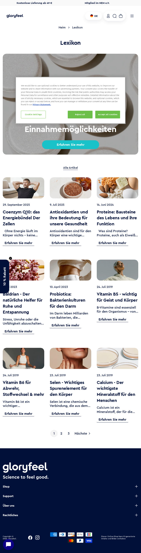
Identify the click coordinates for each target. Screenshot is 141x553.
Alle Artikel (70, 168)
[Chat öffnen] (8, 544)
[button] (4, 276)
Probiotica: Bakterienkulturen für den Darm (67, 300)
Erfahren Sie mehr (70, 144)
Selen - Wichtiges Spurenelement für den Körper (68, 388)
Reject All (80, 114)
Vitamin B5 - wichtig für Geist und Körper (117, 297)
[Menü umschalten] (132, 16)
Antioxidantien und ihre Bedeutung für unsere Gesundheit (69, 218)
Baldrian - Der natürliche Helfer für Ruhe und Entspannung (22, 303)
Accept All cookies (107, 114)
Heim (62, 27)
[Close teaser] (10, 258)
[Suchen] (114, 16)
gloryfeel (12, 538)
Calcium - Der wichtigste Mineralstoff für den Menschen (116, 391)
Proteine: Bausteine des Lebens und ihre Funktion (117, 218)
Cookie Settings (33, 114)
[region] (70, 100)
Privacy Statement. (42, 104)
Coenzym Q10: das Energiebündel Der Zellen (21, 218)
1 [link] (54, 433)
